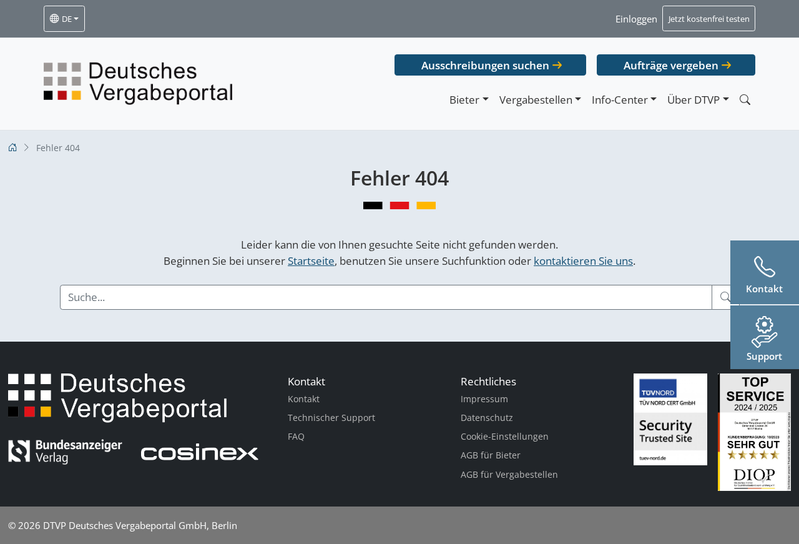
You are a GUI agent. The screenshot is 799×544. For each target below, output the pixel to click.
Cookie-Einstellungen (505, 436)
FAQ (296, 436)
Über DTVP (693, 99)
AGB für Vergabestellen (509, 474)
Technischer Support (331, 417)
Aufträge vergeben (671, 65)
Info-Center (620, 99)
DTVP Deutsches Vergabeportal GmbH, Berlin (140, 525)
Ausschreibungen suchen (485, 65)
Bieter (464, 99)
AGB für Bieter (491, 455)
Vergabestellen (535, 99)
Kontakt (304, 399)
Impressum (484, 399)
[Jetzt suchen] (744, 99)
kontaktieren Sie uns (583, 261)
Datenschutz (487, 417)
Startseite (311, 261)
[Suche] (726, 297)
